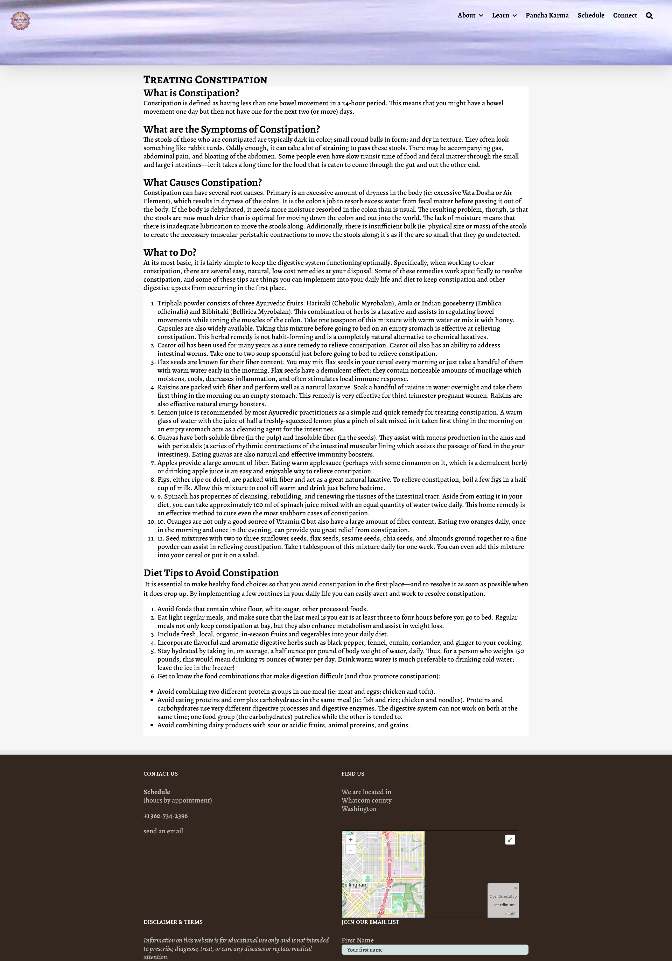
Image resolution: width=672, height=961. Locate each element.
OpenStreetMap (503, 896)
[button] (649, 14)
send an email (163, 831)
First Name (358, 940)
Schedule (157, 792)
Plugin (511, 913)
